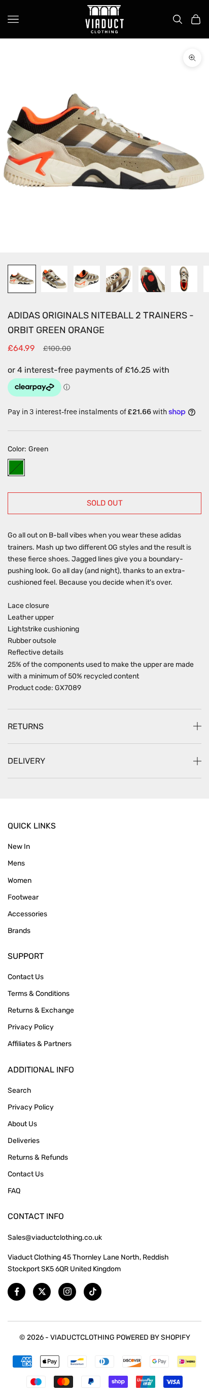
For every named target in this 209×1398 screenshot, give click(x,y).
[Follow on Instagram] (67, 1292)
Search (19, 1090)
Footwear (23, 897)
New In (19, 846)
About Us (22, 1124)
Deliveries (24, 1140)
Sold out (105, 503)
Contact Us (26, 977)
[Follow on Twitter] (42, 1292)
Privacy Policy (31, 1027)
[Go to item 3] (87, 279)
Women (19, 880)
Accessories (27, 914)
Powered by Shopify (153, 1337)
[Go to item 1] (22, 279)
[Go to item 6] (184, 279)
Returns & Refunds (38, 1157)
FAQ (14, 1191)
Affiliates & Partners (40, 1043)
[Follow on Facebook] (16, 1292)
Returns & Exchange (41, 1010)
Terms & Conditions (38, 993)
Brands (19, 930)
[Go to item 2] (54, 279)
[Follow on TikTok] (92, 1292)
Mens (16, 863)
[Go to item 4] (119, 279)
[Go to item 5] (151, 279)
